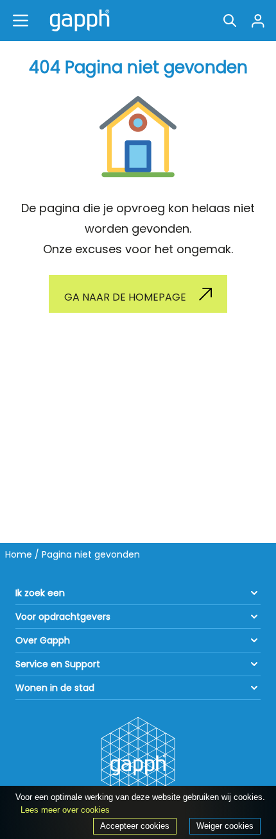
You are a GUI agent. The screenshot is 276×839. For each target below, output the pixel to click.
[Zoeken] (229, 20)
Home (18, 554)
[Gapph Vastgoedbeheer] (76, 20)
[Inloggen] (258, 20)
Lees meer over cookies (65, 810)
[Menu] (20, 20)
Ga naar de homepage (125, 297)
